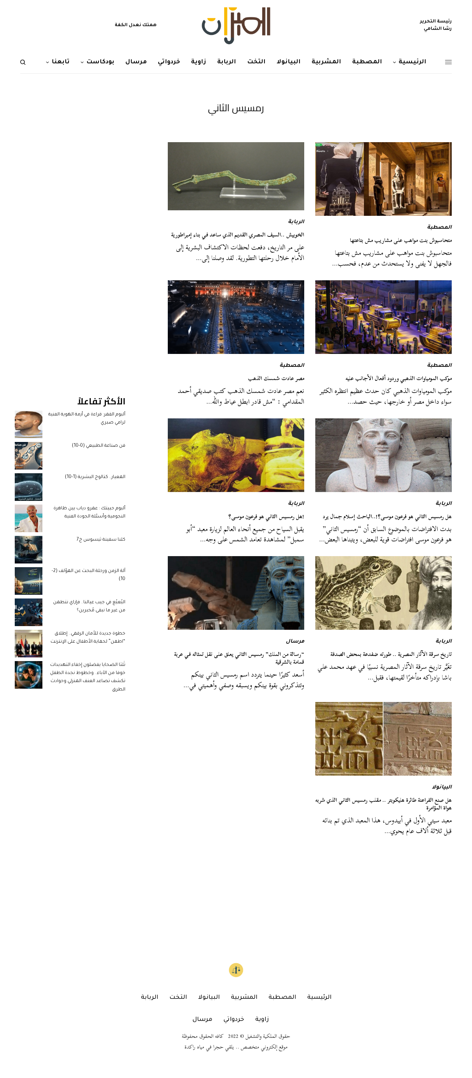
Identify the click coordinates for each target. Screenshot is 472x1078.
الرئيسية (319, 997)
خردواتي (233, 1019)
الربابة (296, 222)
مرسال (295, 642)
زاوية (262, 1019)
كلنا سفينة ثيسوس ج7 (101, 539)
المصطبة (439, 228)
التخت (178, 997)
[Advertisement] (70, 252)
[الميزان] (235, 26)
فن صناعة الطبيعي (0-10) (98, 446)
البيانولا (442, 788)
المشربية (244, 997)
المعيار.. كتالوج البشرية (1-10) (95, 477)
